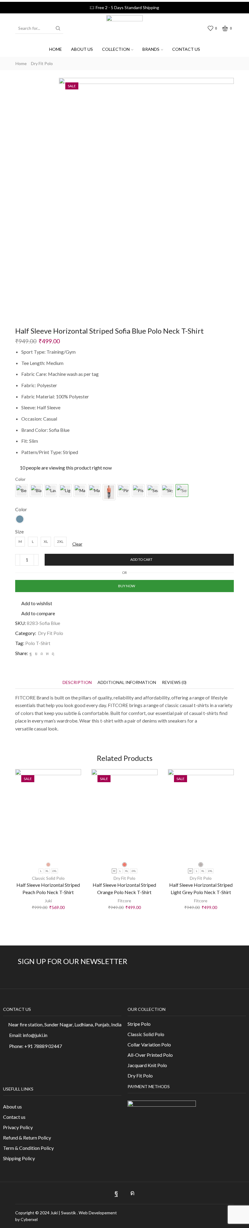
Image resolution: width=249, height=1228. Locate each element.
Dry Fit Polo (42, 63)
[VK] (36, 653)
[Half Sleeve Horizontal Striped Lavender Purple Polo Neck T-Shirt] (51, 490)
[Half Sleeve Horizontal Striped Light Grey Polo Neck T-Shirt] (65, 490)
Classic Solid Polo (48, 878)
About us (82, 49)
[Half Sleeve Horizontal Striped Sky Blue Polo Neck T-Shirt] (167, 490)
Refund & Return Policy (27, 1137)
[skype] (52, 653)
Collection (116, 49)
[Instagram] (132, 1193)
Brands (150, 49)
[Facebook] (30, 653)
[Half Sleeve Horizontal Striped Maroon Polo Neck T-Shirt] (80, 490)
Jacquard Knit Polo (147, 1065)
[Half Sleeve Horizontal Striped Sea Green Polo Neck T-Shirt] (153, 490)
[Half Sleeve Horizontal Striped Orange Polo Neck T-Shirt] (109, 492)
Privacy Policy (18, 1127)
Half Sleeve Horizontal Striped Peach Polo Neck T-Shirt (48, 888)
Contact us (186, 49)
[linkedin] (47, 653)
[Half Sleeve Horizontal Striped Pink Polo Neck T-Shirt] (123, 490)
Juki (48, 900)
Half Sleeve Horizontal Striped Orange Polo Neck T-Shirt (124, 888)
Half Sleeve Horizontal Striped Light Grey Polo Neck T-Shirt (201, 888)
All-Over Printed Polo (150, 1055)
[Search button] (58, 28)
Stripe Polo (139, 1024)
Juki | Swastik (63, 1212)
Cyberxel (29, 1219)
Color (21, 509)
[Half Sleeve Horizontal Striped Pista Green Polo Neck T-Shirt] (138, 490)
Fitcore (124, 900)
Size (19, 531)
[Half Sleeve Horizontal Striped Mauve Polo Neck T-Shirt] (94, 490)
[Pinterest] (41, 653)
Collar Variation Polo (149, 1044)
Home (55, 49)
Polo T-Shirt (37, 643)
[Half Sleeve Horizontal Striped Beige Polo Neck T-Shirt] (21, 490)
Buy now (126, 586)
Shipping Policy (19, 1158)
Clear (77, 543)
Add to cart (141, 559)
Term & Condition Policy (28, 1148)
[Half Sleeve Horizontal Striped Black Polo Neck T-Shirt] (36, 490)
